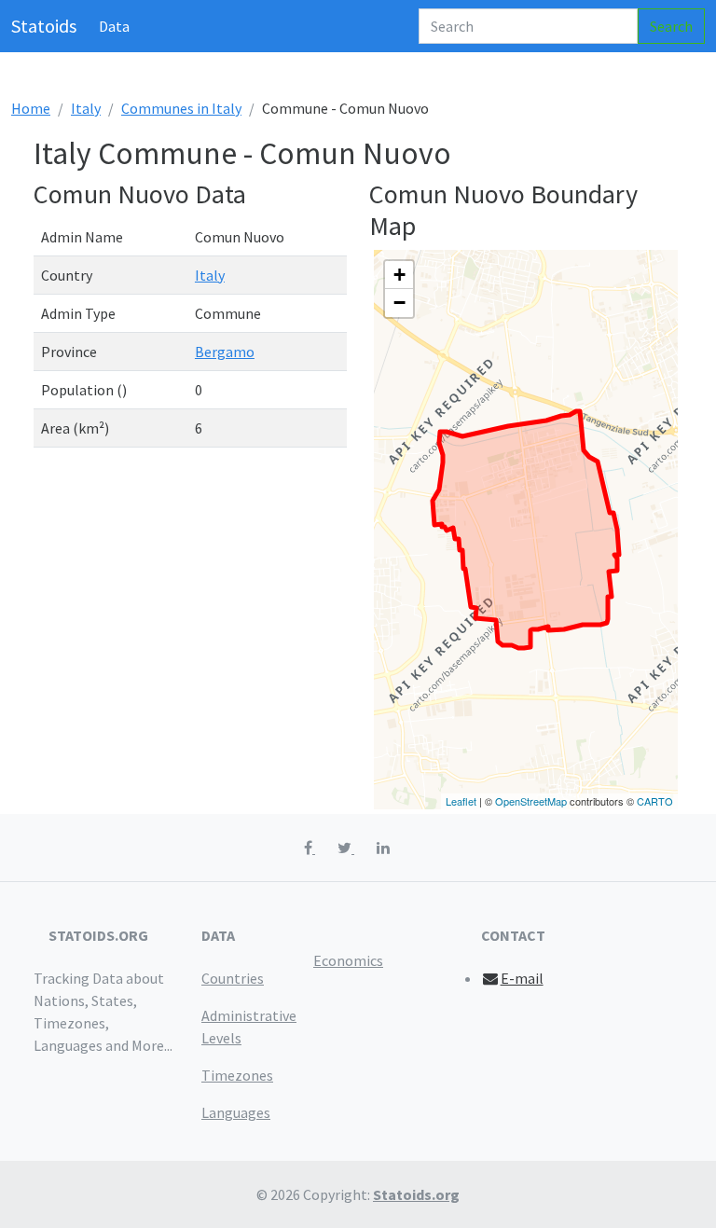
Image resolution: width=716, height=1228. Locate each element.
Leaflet (461, 800)
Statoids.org (416, 1194)
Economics (348, 960)
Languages (235, 1112)
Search (671, 26)
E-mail (522, 978)
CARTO (655, 800)
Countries (232, 978)
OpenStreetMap (531, 800)
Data (114, 26)
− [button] (399, 302)
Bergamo (225, 351)
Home (30, 108)
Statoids (43, 25)
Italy (86, 108)
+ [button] (399, 274)
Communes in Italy (181, 108)
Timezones (237, 1075)
